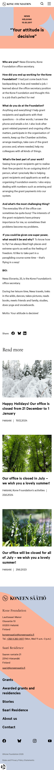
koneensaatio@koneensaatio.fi (18, 634)
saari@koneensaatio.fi (13, 667)
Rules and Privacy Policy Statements (18, 760)
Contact (8, 727)
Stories (8, 701)
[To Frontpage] (27, 598)
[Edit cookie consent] (3, 767)
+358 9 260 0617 (15, 638)
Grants (7, 679)
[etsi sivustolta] (42, 3)
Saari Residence (15, 710)
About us (9, 718)
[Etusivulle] (18, 4)
